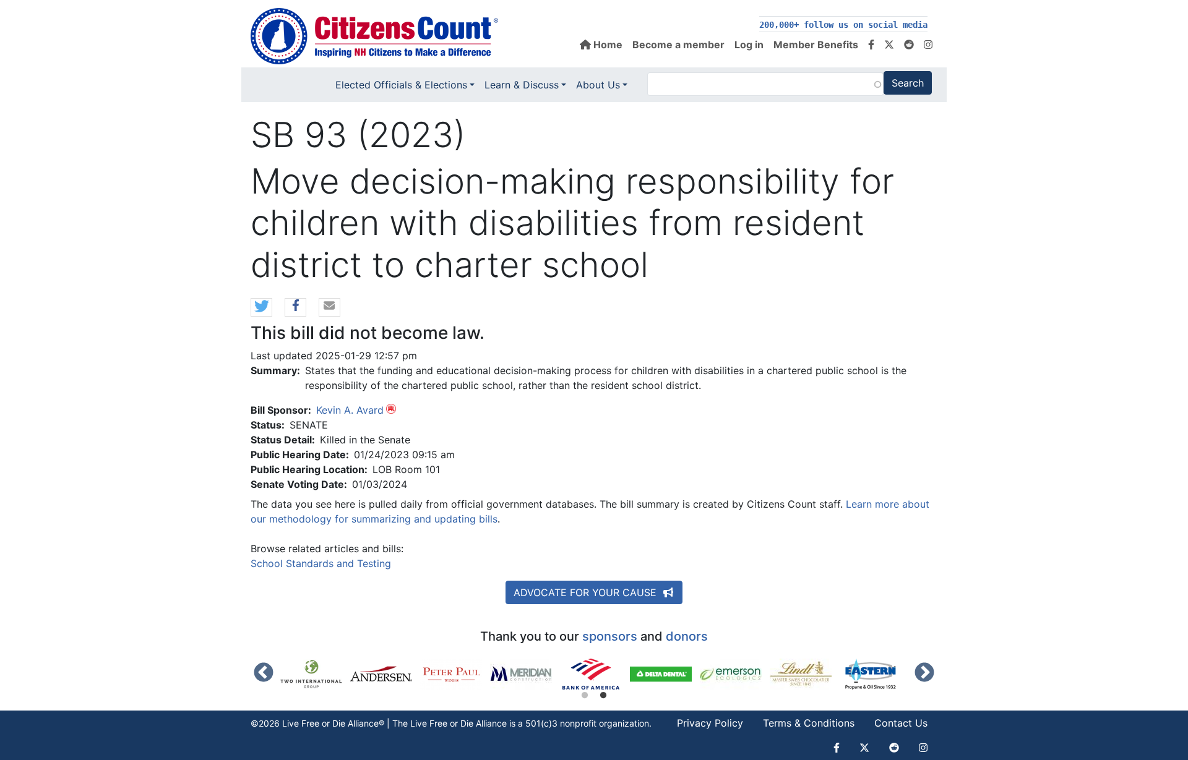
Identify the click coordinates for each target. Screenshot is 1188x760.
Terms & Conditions (808, 723)
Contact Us (901, 723)
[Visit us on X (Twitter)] (889, 44)
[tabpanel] (595, 674)
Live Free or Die (441, 723)
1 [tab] (585, 696)
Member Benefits (815, 44)
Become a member (678, 44)
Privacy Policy (710, 723)
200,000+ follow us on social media (843, 25)
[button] (261, 308)
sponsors (609, 636)
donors (687, 636)
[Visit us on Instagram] (928, 44)
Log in (749, 44)
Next (924, 673)
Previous (264, 673)
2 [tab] (603, 696)
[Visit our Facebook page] (871, 44)
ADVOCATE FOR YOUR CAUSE (587, 592)
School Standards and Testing (321, 563)
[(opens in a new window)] (315, 674)
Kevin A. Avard (350, 410)
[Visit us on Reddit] (909, 44)
